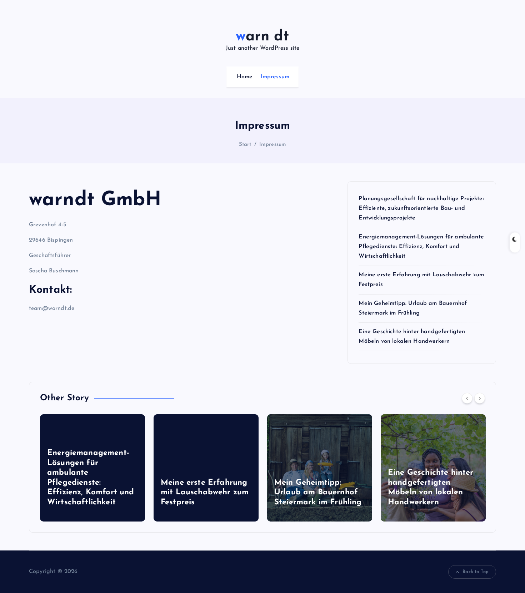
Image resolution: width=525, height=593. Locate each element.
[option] (103, 468)
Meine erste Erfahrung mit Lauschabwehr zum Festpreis (102, 492)
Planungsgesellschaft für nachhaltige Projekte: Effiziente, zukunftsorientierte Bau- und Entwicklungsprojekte (421, 208)
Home (245, 77)
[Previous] (467, 398)
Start (245, 144)
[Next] (479, 398)
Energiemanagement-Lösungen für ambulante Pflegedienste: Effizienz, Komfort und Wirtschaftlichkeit (421, 246)
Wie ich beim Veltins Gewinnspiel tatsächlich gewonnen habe (443, 492)
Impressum (275, 77)
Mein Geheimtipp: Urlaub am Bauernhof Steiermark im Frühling (215, 492)
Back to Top (475, 571)
